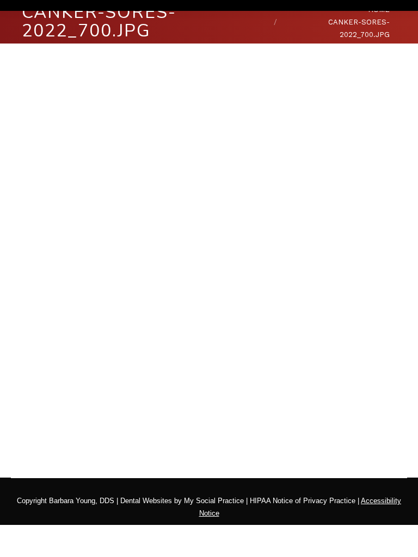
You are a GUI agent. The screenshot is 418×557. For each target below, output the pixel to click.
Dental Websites (146, 501)
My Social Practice (213, 501)
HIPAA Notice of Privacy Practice (302, 501)
